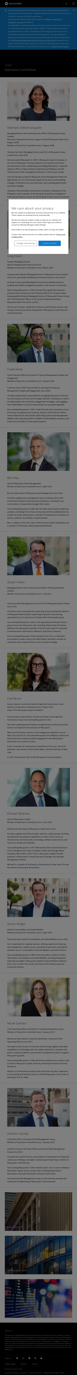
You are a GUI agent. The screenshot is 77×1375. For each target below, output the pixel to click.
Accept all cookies (50, 243)
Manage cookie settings (26, 243)
